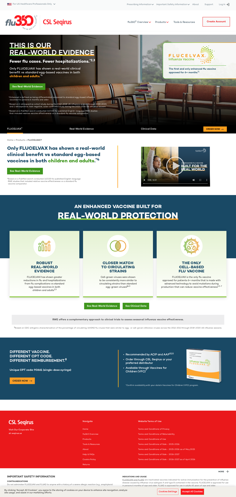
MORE (221, 472)
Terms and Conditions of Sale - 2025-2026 (158, 444)
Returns (86, 465)
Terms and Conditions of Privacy (153, 429)
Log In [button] (222, 4)
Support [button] (209, 4)
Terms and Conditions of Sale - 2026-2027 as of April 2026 (166, 460)
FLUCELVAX (14, 129)
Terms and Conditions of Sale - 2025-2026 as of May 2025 (166, 449)
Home (10, 140)
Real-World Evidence (82, 129)
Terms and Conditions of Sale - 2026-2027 (158, 454)
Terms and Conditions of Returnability (156, 434)
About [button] (195, 4)
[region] (118, 491)
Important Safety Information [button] (171, 4)
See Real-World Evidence (27, 87)
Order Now (20, 381)
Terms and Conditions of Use (152, 439)
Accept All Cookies (192, 492)
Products (20, 140)
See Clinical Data (135, 306)
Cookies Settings (168, 492)
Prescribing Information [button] (139, 4)
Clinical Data (148, 129)
